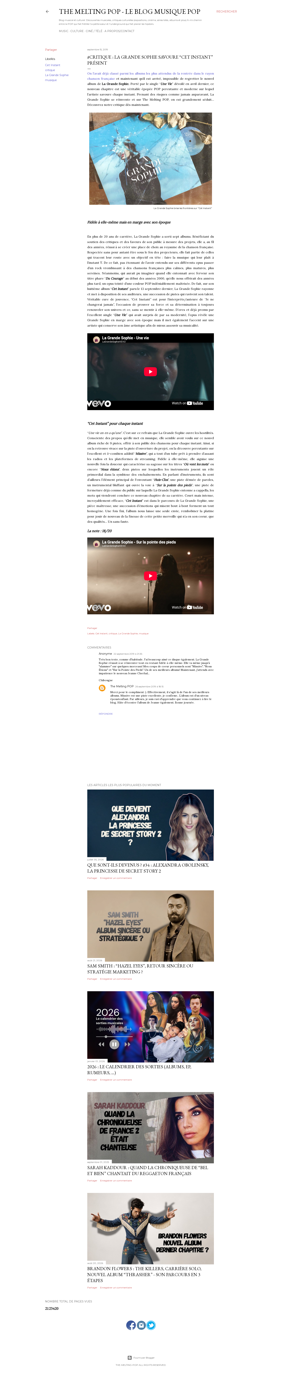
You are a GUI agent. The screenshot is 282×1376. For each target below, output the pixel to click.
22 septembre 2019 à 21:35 (128, 653)
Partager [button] (51, 49)
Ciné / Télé (94, 31)
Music (63, 31)
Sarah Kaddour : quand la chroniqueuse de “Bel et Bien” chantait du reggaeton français (147, 1170)
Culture (77, 31)
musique (51, 80)
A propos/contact (119, 31)
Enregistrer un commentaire (116, 878)
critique (50, 70)
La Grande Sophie (57, 75)
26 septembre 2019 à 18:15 (149, 686)
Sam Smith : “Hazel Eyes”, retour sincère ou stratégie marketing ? (140, 969)
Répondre (106, 713)
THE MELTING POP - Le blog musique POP (129, 11)
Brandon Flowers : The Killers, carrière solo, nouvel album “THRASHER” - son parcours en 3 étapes (144, 1274)
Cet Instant (52, 65)
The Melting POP (122, 686)
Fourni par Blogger (144, 1357)
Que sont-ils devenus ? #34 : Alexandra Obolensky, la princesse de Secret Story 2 (148, 868)
